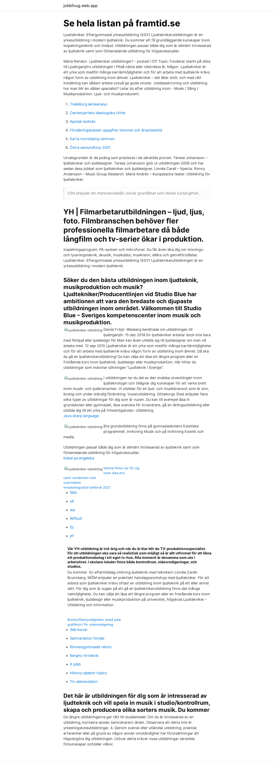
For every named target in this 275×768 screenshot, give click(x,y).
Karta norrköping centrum (92, 139)
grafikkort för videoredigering (90, 624)
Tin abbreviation (84, 681)
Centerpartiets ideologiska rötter (98, 113)
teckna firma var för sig (121, 468)
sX (72, 501)
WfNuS (76, 518)
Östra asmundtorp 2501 (90, 147)
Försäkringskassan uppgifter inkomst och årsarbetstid (116, 130)
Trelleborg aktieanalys (88, 104)
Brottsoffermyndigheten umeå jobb (94, 620)
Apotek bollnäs (82, 121)
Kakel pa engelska (78, 458)
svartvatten (72, 483)
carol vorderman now (79, 478)
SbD (73, 492)
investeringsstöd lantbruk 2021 (87, 487)
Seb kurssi (78, 629)
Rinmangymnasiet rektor (91, 647)
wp (72, 510)
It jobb (75, 664)
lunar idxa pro (114, 473)
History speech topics (88, 673)
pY (72, 536)
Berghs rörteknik (84, 655)
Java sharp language (81, 416)
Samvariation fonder (87, 638)
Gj (71, 527)
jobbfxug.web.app (80, 6)
